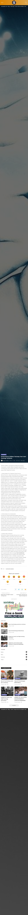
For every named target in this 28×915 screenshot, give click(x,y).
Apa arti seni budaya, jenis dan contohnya (17, 624)
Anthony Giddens (10, 568)
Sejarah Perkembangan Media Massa (16, 630)
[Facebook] (15, 589)
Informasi (4, 454)
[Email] (25, 589)
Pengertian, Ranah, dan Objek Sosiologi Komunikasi (6, 699)
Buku (2, 654)
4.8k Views (18, 460)
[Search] (25, 2)
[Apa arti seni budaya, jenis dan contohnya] (4, 625)
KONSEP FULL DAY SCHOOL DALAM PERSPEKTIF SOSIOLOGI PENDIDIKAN (15, 643)
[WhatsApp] (22, 589)
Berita (2, 652)
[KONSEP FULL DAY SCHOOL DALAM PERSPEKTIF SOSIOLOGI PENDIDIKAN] (4, 644)
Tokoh (2, 659)
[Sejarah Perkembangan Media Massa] (4, 631)
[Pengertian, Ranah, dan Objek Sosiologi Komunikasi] (4, 638)
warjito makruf (6, 460)
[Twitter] (19, 589)
